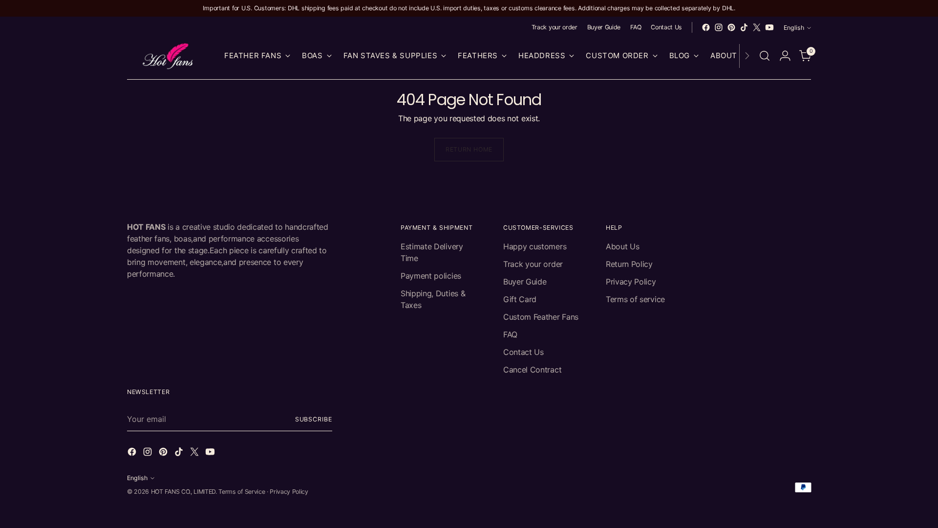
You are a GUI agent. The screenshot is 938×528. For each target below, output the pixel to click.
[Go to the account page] (785, 56)
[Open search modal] (764, 56)
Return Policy (629, 264)
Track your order (533, 264)
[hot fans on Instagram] (718, 27)
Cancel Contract (532, 369)
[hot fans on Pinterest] (731, 27)
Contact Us (523, 352)
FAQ (510, 334)
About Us (622, 246)
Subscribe (313, 419)
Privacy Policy (631, 281)
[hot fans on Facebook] (706, 27)
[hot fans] (168, 56)
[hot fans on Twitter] (756, 27)
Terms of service (635, 299)
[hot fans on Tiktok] (744, 27)
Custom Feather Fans (540, 317)
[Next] (747, 56)
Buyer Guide (524, 281)
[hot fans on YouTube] (769, 27)
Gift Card (519, 299)
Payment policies (431, 276)
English (794, 27)
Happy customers (534, 246)
